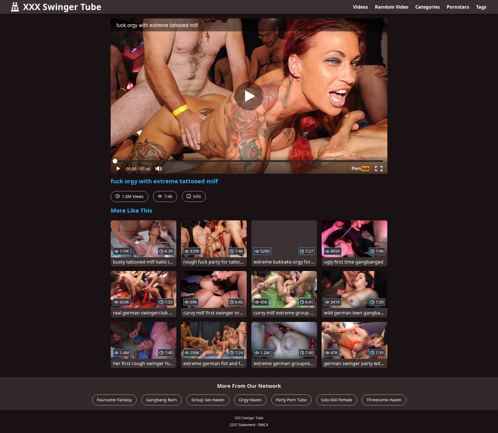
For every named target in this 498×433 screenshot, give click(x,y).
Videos (360, 7)
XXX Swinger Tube (62, 7)
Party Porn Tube (291, 400)
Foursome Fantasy (114, 400)
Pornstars (458, 7)
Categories (427, 7)
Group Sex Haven (208, 400)
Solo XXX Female (336, 400)
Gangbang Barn (161, 400)
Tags (481, 7)
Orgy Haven (250, 400)
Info (196, 196)
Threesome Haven (384, 400)
